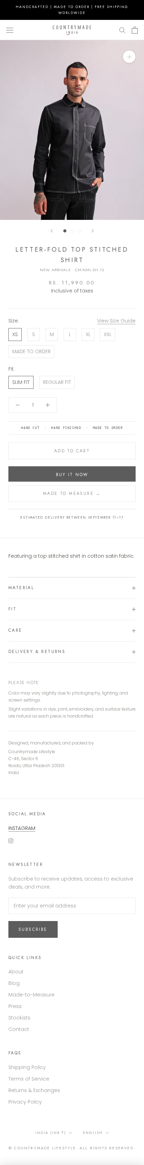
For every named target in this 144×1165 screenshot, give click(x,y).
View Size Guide (116, 320)
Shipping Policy (27, 1067)
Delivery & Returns (36, 651)
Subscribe (33, 929)
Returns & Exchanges (34, 1090)
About (15, 971)
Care (15, 630)
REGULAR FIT (57, 382)
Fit (12, 609)
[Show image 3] (79, 230)
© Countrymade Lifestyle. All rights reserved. (72, 1148)
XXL (107, 334)
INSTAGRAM (21, 828)
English (93, 1132)
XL (88, 334)
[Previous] (52, 230)
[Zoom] (129, 57)
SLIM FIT (21, 382)
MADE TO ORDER (31, 351)
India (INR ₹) (50, 1132)
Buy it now (72, 475)
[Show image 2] (72, 230)
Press (15, 1006)
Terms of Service (28, 1078)
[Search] (122, 30)
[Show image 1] (64, 230)
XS (15, 334)
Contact (18, 1029)
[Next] (93, 230)
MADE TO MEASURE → (72, 493)
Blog (14, 983)
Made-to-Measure (31, 994)
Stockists (19, 1017)
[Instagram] (10, 840)
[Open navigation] (9, 30)
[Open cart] (135, 30)
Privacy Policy (25, 1101)
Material (21, 588)
